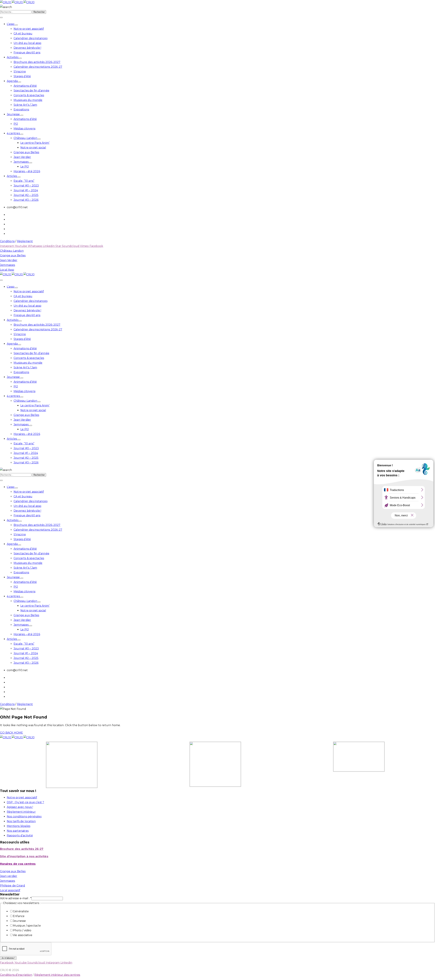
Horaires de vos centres (18, 863)
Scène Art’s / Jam (25, 104)
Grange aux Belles (26, 152)
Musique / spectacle (27, 925)
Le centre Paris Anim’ (34, 142)
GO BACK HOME (11, 732)
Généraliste (21, 911)
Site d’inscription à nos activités (24, 856)
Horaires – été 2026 (27, 171)
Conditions (7, 241)
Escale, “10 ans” (24, 180)
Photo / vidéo (22, 930)
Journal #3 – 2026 (26, 199)
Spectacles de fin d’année (31, 90)
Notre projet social (33, 147)
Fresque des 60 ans (27, 52)
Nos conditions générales (24, 816)
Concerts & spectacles (29, 95)
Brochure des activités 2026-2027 (37, 62)
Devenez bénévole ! (27, 47)
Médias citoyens (24, 128)
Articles (12, 176)
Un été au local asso (27, 43)
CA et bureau (23, 33)
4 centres (14, 133)
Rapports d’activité (20, 835)
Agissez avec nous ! (20, 807)
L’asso (11, 24)
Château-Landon (26, 138)
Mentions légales (18, 826)
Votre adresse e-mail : (15, 898)
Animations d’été (25, 85)
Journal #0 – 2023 (26, 185)
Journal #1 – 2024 (26, 190)
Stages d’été (22, 76)
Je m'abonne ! (8, 958)
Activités (13, 57)
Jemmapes (21, 161)
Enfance (18, 916)
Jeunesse (14, 114)
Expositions (21, 109)
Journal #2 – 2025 (26, 195)
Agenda (12, 81)
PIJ (16, 123)
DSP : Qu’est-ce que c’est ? (25, 802)
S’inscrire (20, 71)
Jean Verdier (22, 157)
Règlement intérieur (21, 811)
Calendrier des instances (30, 38)
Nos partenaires (18, 830)
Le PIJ (24, 166)
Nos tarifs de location (21, 821)
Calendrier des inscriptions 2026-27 (38, 66)
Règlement (25, 241)
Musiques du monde (28, 100)
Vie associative (22, 935)
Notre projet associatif (29, 28)
